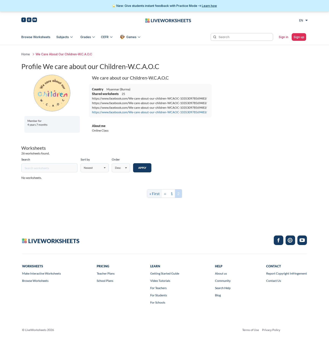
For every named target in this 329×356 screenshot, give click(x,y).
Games (131, 37)
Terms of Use (250, 330)
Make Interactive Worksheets (41, 273)
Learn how (209, 6)
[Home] (168, 20)
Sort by (85, 159)
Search (25, 159)
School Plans (105, 280)
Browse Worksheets (35, 37)
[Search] (215, 36)
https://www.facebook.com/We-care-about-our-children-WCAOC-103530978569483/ (149, 112)
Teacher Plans (106, 273)
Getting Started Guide (164, 273)
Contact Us (273, 280)
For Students (158, 295)
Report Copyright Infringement (286, 273)
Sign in (283, 37)
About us (221, 273)
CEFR (105, 37)
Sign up (299, 37)
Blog (218, 295)
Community (223, 280)
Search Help (223, 288)
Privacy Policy (271, 330)
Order (116, 159)
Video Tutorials (160, 280)
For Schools (157, 302)
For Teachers (158, 288)
